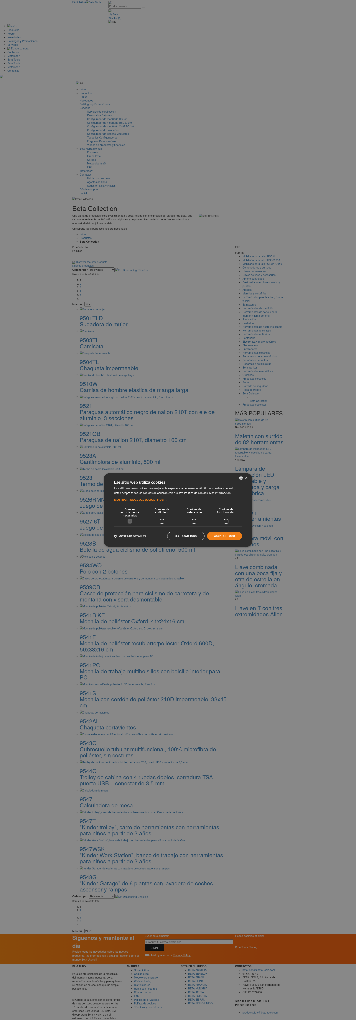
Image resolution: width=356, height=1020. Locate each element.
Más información (220, 493)
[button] (178, 499)
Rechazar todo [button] (185, 536)
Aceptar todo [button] (224, 536)
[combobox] (241, 478)
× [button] (246, 478)
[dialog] (178, 510)
